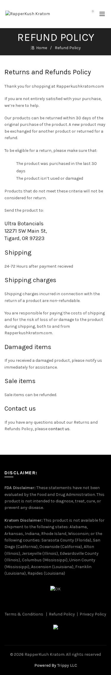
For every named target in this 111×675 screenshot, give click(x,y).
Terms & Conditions (24, 614)
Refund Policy (62, 614)
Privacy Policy (93, 614)
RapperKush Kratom (45, 654)
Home (41, 47)
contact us (58, 428)
